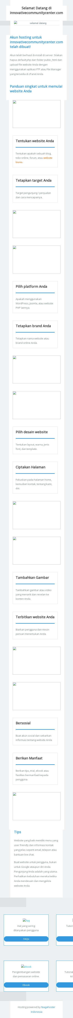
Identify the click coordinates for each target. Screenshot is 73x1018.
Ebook (26, 985)
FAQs (26, 939)
